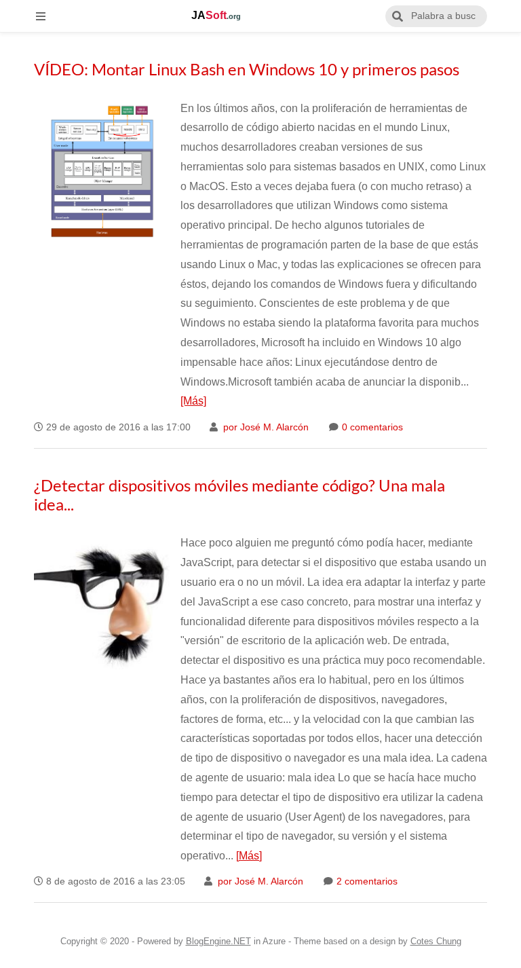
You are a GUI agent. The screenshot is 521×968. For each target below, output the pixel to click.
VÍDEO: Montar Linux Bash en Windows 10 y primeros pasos (246, 69)
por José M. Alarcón (264, 427)
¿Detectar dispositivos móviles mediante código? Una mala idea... (239, 494)
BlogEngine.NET (218, 941)
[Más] (193, 401)
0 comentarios (371, 427)
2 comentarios (366, 881)
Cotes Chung (435, 941)
